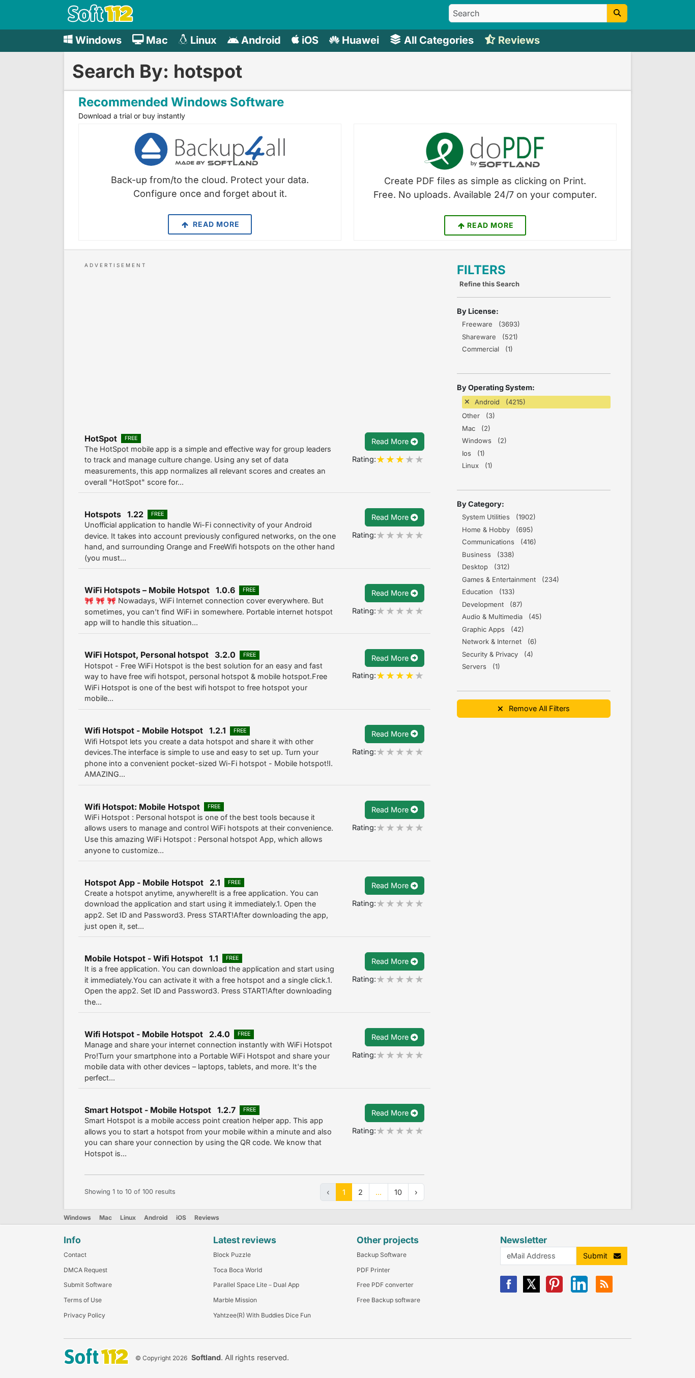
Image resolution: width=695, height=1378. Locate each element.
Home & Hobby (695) (497, 529)
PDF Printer (373, 1270)
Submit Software (88, 1284)
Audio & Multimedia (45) (502, 616)
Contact (75, 1254)
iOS (181, 1217)
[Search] (617, 13)
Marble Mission (235, 1300)
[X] (531, 1290)
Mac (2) (476, 428)
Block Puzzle (232, 1254)
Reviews (206, 1217)
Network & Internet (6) (499, 641)
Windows (77, 1217)
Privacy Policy (84, 1315)
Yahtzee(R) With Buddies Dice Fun (262, 1315)
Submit (598, 1255)
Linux (128, 1217)
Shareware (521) (490, 337)
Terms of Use (83, 1300)
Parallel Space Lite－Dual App (256, 1284)
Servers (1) (481, 666)
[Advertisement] (254, 341)
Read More (215, 224)
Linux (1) (477, 465)
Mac (105, 1217)
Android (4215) (500, 402)
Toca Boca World (237, 1270)
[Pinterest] (554, 1290)
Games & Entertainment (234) (510, 579)
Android (156, 1217)
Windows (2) (484, 440)
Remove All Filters (536, 708)
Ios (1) (473, 453)
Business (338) (488, 554)
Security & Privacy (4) (497, 654)
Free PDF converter (385, 1284)
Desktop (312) (486, 567)
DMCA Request (85, 1270)
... (378, 1192)
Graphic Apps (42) (493, 629)
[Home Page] (100, 19)
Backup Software (382, 1254)
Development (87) (492, 604)
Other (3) (478, 416)
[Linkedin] (579, 1290)
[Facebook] (508, 1290)
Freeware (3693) (491, 324)
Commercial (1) (487, 349)
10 (398, 1192)
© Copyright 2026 (161, 1358)
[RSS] (604, 1290)
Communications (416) (499, 542)
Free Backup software (388, 1300)
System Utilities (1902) (499, 517)
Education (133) (488, 592)
